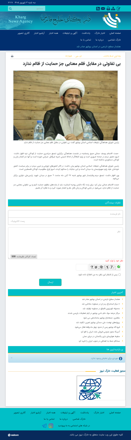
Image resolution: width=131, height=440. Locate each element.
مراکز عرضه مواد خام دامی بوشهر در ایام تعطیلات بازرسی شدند (94, 313)
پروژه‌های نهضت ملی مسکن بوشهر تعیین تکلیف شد (98, 322)
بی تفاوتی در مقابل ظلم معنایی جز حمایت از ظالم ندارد (72, 63)
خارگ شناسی (79, 419)
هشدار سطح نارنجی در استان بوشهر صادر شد (99, 46)
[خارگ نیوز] (110, 20)
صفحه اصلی (115, 413)
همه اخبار (50, 413)
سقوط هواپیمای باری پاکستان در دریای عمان (101, 336)
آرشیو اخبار (36, 413)
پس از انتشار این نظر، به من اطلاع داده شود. (97, 274)
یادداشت (84, 413)
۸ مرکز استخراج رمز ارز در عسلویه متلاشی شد (101, 304)
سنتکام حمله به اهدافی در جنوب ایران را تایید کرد (99, 341)
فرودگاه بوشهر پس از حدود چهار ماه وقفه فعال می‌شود (97, 327)
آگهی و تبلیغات (68, 413)
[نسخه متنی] (12, 56)
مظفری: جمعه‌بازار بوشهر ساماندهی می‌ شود (101, 318)
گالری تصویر (20, 413)
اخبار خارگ (99, 413)
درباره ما (64, 419)
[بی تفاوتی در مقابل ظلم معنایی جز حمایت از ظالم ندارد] (65, 105)
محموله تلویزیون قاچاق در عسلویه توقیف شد (101, 308)
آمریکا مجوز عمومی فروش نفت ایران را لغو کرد (100, 331)
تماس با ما (49, 419)
